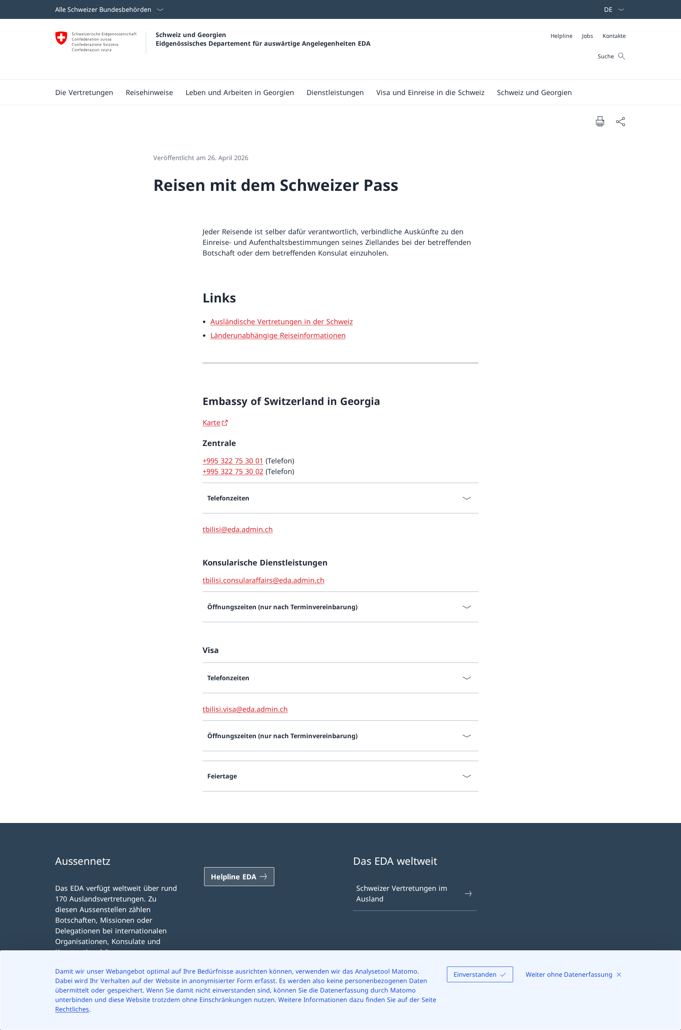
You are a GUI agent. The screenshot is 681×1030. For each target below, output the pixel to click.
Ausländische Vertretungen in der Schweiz (281, 321)
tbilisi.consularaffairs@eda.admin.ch (263, 580)
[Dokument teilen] (620, 121)
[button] (84, 92)
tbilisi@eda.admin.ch (238, 529)
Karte (211, 422)
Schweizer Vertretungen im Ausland (401, 893)
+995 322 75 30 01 (233, 460)
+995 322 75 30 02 (233, 471)
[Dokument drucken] (600, 121)
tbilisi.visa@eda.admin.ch (245, 709)
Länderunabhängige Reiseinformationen (278, 335)
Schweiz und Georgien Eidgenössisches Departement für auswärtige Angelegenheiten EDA (263, 39)
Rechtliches (72, 1009)
